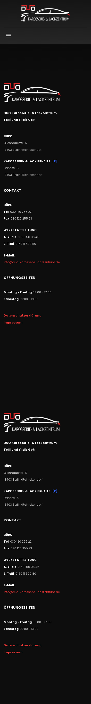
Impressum (13, 322)
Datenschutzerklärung (22, 315)
